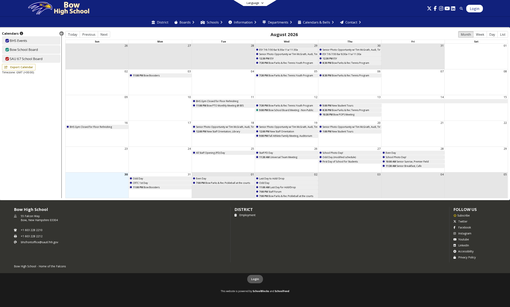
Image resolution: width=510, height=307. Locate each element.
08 (505, 71)
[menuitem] (160, 22)
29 (315, 45)
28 (252, 45)
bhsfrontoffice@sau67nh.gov (39, 242)
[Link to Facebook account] (435, 9)
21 (442, 123)
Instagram (464, 233)
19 (315, 123)
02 (126, 71)
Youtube (463, 239)
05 (315, 71)
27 (189, 45)
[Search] (460, 8)
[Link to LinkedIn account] (453, 9)
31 (442, 45)
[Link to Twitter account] (429, 9)
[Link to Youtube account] (447, 9)
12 (315, 97)
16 (126, 123)
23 (126, 149)
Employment (247, 215)
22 (505, 123)
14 (442, 97)
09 (126, 97)
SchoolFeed (282, 291)
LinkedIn (463, 245)
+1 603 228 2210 (31, 230)
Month (466, 34)
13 (379, 97)
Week (480, 34)
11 (252, 97)
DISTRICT (243, 209)
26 (126, 45)
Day (492, 34)
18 (252, 123)
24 (189, 149)
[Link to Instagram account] (441, 9)
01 (505, 45)
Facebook (464, 227)
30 (379, 45)
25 (252, 149)
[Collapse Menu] (61, 33)
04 (252, 71)
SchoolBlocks (261, 291)
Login (255, 279)
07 (442, 71)
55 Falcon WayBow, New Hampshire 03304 (39, 218)
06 (379, 71)
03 (189, 71)
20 (379, 123)
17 (189, 123)
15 (505, 97)
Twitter (462, 221)
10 (189, 97)
